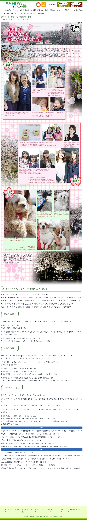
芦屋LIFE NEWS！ (56, 10)
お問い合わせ (78, 10)
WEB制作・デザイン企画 (13, 10)
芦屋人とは (68, 10)
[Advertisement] (43, 488)
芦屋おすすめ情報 (29, 10)
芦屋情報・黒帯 (42, 10)
